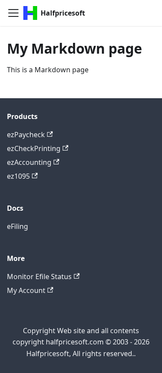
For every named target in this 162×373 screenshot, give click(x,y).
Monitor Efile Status (39, 276)
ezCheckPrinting (33, 148)
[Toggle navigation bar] (13, 12)
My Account (26, 290)
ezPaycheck (26, 134)
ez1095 (18, 176)
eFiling (17, 226)
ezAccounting (29, 162)
